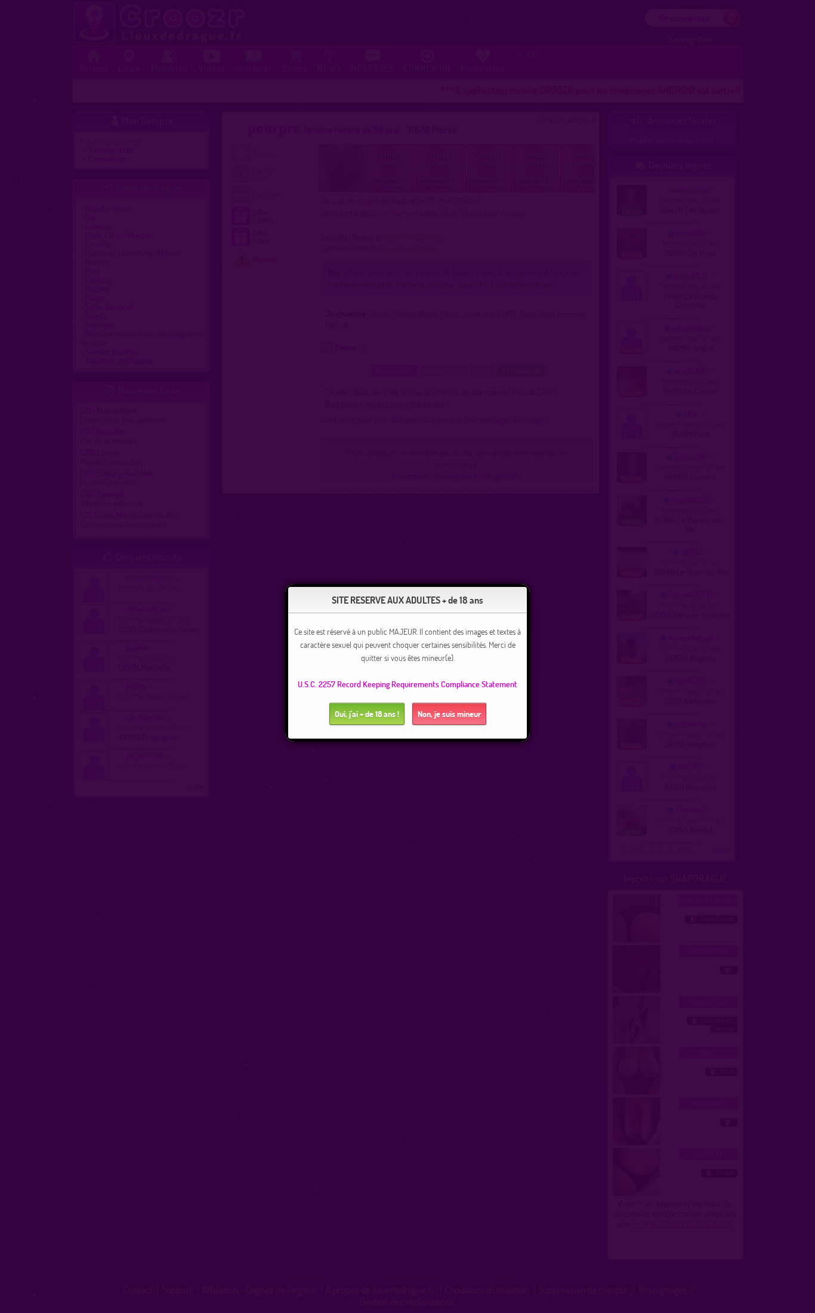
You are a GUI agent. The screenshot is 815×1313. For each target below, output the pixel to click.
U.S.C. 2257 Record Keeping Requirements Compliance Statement (407, 684)
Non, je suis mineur (449, 713)
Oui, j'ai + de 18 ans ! (367, 713)
